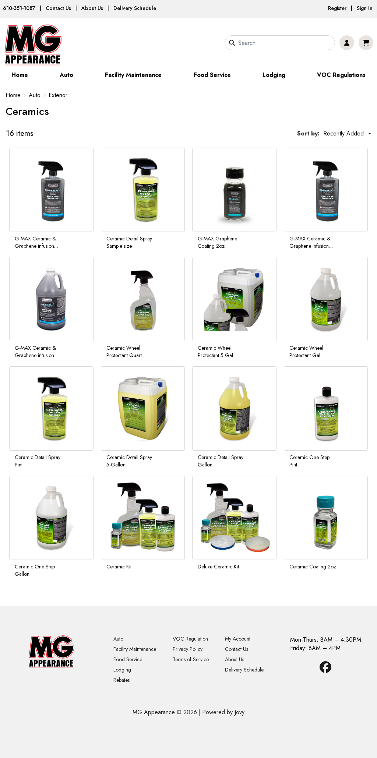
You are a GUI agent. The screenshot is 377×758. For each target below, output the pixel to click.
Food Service (212, 75)
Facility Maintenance (133, 75)
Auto (66, 75)
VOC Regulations (341, 75)
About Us (92, 8)
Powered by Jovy (223, 712)
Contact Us (58, 8)
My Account (237, 638)
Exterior (58, 95)
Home (19, 75)
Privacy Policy (187, 649)
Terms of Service (191, 659)
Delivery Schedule (134, 8)
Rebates (121, 680)
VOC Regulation (190, 638)
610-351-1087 (19, 8)
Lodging (274, 75)
